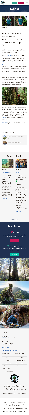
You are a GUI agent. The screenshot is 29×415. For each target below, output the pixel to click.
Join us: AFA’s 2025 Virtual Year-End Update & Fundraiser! (7, 179)
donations (4, 117)
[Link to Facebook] (3, 351)
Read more (5, 198)
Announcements (6, 172)
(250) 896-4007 (6, 338)
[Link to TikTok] (11, 351)
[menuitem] (14, 6)
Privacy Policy (5, 347)
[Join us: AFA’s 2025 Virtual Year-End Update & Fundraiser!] (7, 163)
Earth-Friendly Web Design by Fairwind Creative (14, 411)
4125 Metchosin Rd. (7, 62)
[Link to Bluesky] (13, 351)
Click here (4, 122)
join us (9, 55)
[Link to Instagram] (6, 351)
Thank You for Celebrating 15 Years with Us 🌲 (21, 178)
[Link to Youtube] (8, 351)
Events (4, 29)
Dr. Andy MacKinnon (7, 65)
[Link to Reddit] (16, 351)
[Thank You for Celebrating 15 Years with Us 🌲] (21, 163)
